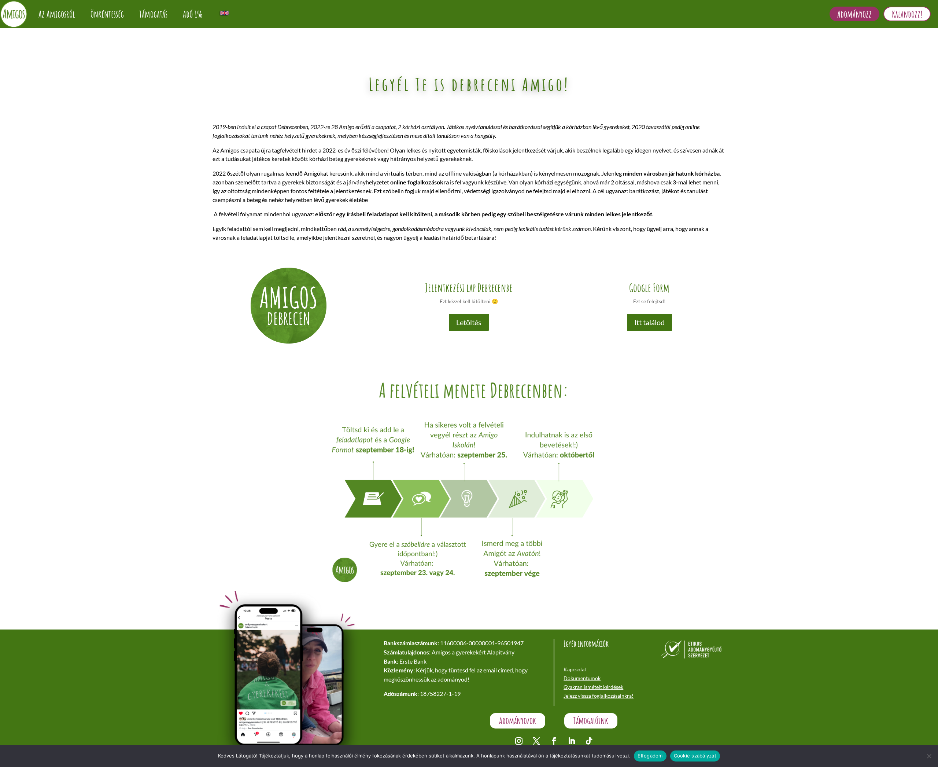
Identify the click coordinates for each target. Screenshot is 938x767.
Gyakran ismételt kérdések (593, 687)
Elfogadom (650, 756)
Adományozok (517, 720)
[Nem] (929, 756)
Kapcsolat (575, 669)
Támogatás (153, 14)
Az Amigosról (56, 14)
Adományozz (854, 14)
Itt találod (649, 322)
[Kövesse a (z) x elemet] (536, 741)
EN (224, 13)
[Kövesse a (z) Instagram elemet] (519, 741)
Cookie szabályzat (695, 756)
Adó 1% (193, 14)
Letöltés (468, 322)
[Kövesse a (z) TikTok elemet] (589, 741)
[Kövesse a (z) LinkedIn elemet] (571, 741)
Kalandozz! (907, 14)
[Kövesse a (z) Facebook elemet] (554, 741)
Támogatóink (590, 720)
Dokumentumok (582, 678)
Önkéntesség (107, 14)
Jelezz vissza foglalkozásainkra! (599, 696)
